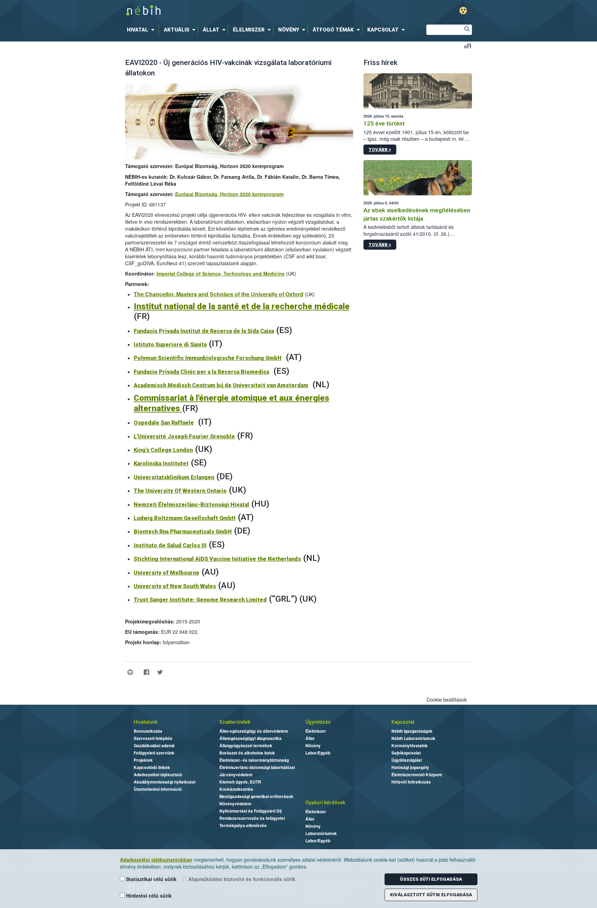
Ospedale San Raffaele (164, 422)
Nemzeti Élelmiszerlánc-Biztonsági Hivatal (191, 504)
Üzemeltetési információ (158, 789)
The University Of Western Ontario (180, 491)
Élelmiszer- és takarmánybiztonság (254, 760)
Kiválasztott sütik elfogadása (431, 894)
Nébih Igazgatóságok (412, 731)
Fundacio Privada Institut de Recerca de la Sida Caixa (204, 331)
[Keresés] (467, 30)
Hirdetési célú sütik (148, 895)
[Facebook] (146, 672)
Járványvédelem (236, 774)
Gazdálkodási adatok (154, 745)
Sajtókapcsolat (406, 753)
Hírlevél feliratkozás (411, 782)
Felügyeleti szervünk (154, 753)
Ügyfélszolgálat (406, 760)
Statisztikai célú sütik (151, 878)
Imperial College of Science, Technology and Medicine (221, 273)
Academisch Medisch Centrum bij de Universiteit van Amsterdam (221, 385)
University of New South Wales (175, 586)
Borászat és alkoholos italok (247, 753)
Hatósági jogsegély (410, 767)
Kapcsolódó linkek (152, 767)
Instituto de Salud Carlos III (170, 545)
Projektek (143, 760)
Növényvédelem (235, 803)
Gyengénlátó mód (463, 10)
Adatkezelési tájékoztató (158, 774)
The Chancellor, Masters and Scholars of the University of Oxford (218, 294)
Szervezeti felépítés (153, 738)
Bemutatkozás (148, 731)
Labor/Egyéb (317, 753)
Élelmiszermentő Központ (416, 774)
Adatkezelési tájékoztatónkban (156, 859)
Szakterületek (234, 722)
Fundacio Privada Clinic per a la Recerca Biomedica (201, 372)
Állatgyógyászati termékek (245, 745)
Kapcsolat (402, 722)
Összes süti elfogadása (431, 879)
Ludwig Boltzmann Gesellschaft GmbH (185, 518)
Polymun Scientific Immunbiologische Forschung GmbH (208, 358)
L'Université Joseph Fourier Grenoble (184, 436)
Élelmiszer (315, 731)
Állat (309, 738)
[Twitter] (160, 672)
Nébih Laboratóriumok (413, 738)
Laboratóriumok (321, 833)
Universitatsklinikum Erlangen (174, 477)
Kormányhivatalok (409, 745)
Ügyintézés (318, 722)
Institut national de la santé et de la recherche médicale (242, 306)
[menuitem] (142, 30)
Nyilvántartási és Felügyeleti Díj (250, 811)
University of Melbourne (166, 572)
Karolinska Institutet (161, 463)
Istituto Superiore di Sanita (170, 344)
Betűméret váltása (467, 45)
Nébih (225, 10)
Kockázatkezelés (236, 789)
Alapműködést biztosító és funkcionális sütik (241, 878)
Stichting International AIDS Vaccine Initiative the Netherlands (217, 559)
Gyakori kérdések (325, 802)
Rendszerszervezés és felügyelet (252, 818)
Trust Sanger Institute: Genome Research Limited (200, 599)
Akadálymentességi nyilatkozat (165, 782)
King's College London (163, 450)
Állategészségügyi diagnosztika (250, 738)
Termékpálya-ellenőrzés (243, 825)
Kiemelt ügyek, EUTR (240, 782)
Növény (313, 745)
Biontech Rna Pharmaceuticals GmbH (183, 531)
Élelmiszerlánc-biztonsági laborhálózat (257, 767)
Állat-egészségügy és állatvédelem (253, 731)
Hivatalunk (145, 722)
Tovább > (380, 149)
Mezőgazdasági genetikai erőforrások (256, 796)
